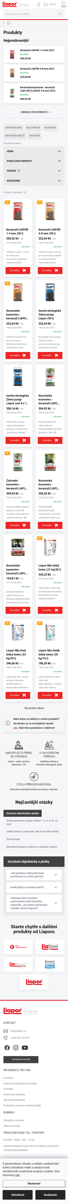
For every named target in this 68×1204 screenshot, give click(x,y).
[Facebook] (6, 1047)
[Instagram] (15, 1047)
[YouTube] (25, 1047)
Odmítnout (17, 1195)
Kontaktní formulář (21, 1059)
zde (17, 1175)
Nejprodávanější (15, 135)
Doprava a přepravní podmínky (20, 1083)
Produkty (8, 1078)
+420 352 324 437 (20, 1037)
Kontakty (8, 1088)
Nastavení (34, 1183)
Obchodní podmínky (14, 1099)
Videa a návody (11, 1125)
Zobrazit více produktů (34, 112)
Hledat (60, 14)
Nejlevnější (33, 127)
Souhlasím (50, 1195)
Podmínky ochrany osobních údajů (22, 1105)
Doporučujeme (13, 127)
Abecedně (34, 135)
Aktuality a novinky (13, 1120)
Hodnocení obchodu (14, 1094)
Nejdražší (50, 127)
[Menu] (63, 4)
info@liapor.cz (18, 1031)
